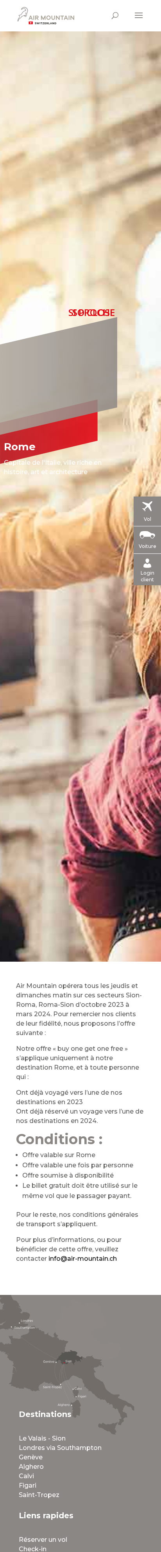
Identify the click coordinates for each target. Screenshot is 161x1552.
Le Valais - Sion (42, 1438)
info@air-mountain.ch (82, 1258)
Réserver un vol (43, 1539)
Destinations (45, 1414)
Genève (31, 1457)
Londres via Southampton (60, 1448)
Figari (27, 1485)
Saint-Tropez (39, 1495)
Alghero (31, 1466)
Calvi (26, 1476)
